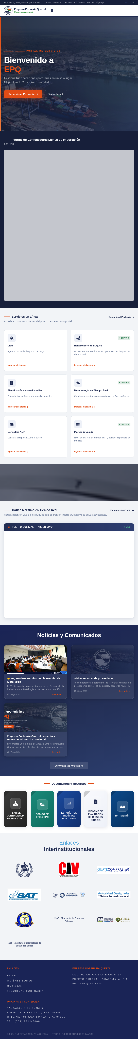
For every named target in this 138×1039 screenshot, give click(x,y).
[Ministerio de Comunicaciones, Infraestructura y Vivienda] (69, 869)
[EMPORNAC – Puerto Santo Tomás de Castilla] (69, 894)
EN (132, 2)
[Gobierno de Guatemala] (24, 869)
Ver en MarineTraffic (120, 510)
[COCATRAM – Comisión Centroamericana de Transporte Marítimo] (113, 919)
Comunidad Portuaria (21, 94)
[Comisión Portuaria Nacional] (113, 894)
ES (128, 2)
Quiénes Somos (20, 980)
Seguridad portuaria (25, 990)
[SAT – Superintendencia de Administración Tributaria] (24, 894)
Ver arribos (54, 94)
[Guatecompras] (113, 869)
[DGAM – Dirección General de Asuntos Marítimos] (24, 919)
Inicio (12, 975)
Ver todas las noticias (67, 765)
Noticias (14, 985)
